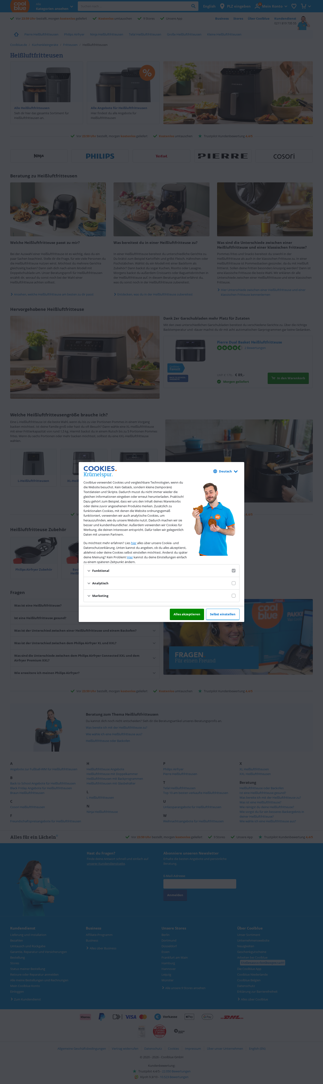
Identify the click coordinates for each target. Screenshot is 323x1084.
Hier (130, 557)
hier (133, 543)
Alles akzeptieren (187, 614)
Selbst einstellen (223, 614)
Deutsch (225, 471)
